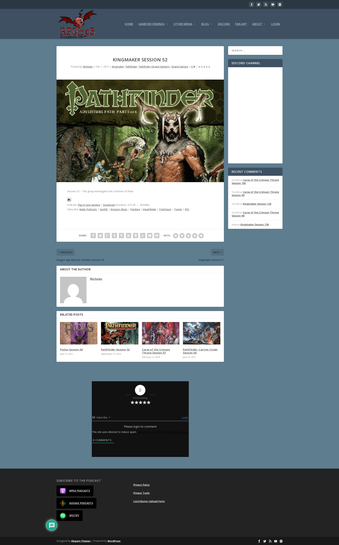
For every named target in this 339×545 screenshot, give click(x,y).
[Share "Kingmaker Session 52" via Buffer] (135, 235)
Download (109, 205)
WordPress (114, 541)
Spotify (104, 209)
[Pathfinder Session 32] (119, 333)
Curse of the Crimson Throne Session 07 (156, 351)
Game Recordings (151, 24)
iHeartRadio (149, 209)
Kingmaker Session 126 (257, 203)
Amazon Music (119, 209)
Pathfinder (131, 66)
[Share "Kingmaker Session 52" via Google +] (107, 235)
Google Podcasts (81, 503)
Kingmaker (118, 66)
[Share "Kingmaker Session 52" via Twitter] (100, 235)
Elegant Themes (80, 541)
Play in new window (89, 205)
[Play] (69, 200)
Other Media (183, 24)
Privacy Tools (141, 493)
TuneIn (178, 209)
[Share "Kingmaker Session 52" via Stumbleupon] (142, 235)
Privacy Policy (141, 484)
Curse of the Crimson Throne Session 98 (255, 214)
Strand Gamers (179, 66)
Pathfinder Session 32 (115, 349)
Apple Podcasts (88, 209)
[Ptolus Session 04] (78, 333)
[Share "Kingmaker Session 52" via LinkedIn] (128, 235)
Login (275, 24)
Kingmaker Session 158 (254, 224)
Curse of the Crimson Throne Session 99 (255, 193)
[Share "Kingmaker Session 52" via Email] (149, 235)
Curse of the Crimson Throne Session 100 (255, 181)
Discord (224, 24)
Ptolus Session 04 (71, 349)
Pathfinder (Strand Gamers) (154, 66)
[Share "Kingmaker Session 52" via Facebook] (93, 235)
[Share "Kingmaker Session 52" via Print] (156, 235)
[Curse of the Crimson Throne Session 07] (160, 333)
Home (129, 24)
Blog (205, 24)
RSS (187, 209)
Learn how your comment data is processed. (163, 432)
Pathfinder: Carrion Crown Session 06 (200, 351)
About (257, 24)
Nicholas (88, 66)
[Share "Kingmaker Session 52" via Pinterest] (121, 235)
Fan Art (241, 24)
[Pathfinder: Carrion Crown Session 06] (201, 333)
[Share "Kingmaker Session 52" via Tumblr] (114, 235)
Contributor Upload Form (149, 501)
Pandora (135, 209)
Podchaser (165, 209)
